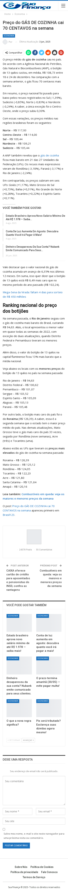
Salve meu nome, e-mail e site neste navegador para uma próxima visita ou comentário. (34, 835)
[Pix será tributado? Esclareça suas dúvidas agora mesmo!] (49, 708)
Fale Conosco (49, 872)
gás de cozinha (49, 155)
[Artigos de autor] (34, 537)
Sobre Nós (21, 867)
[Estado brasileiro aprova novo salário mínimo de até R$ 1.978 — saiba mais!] (19, 623)
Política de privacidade (24, 872)
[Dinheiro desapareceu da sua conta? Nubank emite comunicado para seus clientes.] (19, 665)
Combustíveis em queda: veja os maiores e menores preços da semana (51, 578)
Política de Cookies (41, 867)
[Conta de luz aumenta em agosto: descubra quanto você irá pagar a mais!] (49, 623)
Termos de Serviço (34, 877)
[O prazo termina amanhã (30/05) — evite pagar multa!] (49, 665)
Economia (9, 36)
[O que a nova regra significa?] (19, 708)
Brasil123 (9, 515)
